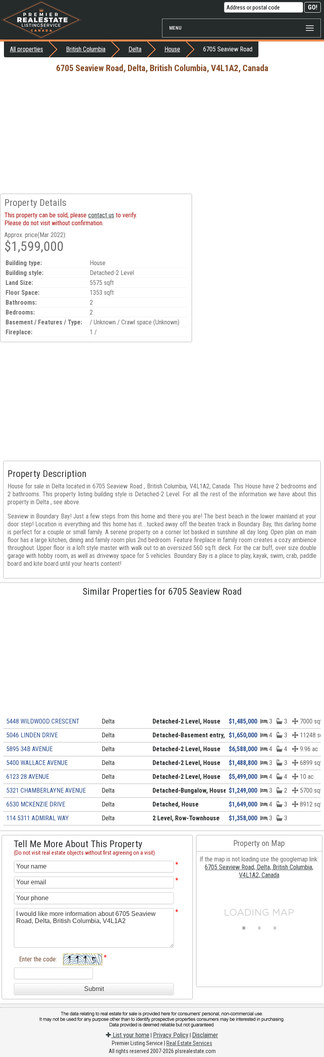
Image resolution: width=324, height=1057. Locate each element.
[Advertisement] (162, 134)
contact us (101, 215)
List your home (130, 1035)
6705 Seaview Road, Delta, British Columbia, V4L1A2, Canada (259, 871)
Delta (134, 49)
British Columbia (85, 49)
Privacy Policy (170, 1035)
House (172, 49)
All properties (26, 49)
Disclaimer (205, 1035)
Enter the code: (38, 959)
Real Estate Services (189, 1043)
